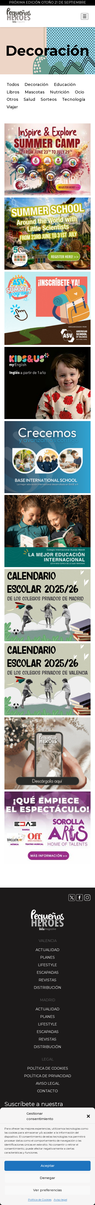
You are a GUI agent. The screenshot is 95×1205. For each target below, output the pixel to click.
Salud (29, 99)
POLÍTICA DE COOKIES (47, 1068)
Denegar (47, 1178)
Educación (65, 84)
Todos (13, 84)
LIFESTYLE (47, 965)
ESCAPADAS (48, 972)
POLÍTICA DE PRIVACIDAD (47, 1076)
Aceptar (48, 1165)
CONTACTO (47, 1091)
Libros (13, 92)
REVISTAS (47, 980)
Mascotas (34, 92)
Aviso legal (60, 1199)
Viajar (12, 107)
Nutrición (59, 92)
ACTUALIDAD (47, 950)
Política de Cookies (39, 1199)
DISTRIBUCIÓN (47, 987)
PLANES (47, 957)
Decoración (36, 84)
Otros (12, 99)
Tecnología (73, 99)
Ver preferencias (47, 1190)
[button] (88, 1116)
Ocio (79, 92)
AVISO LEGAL (47, 1083)
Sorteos (49, 99)
